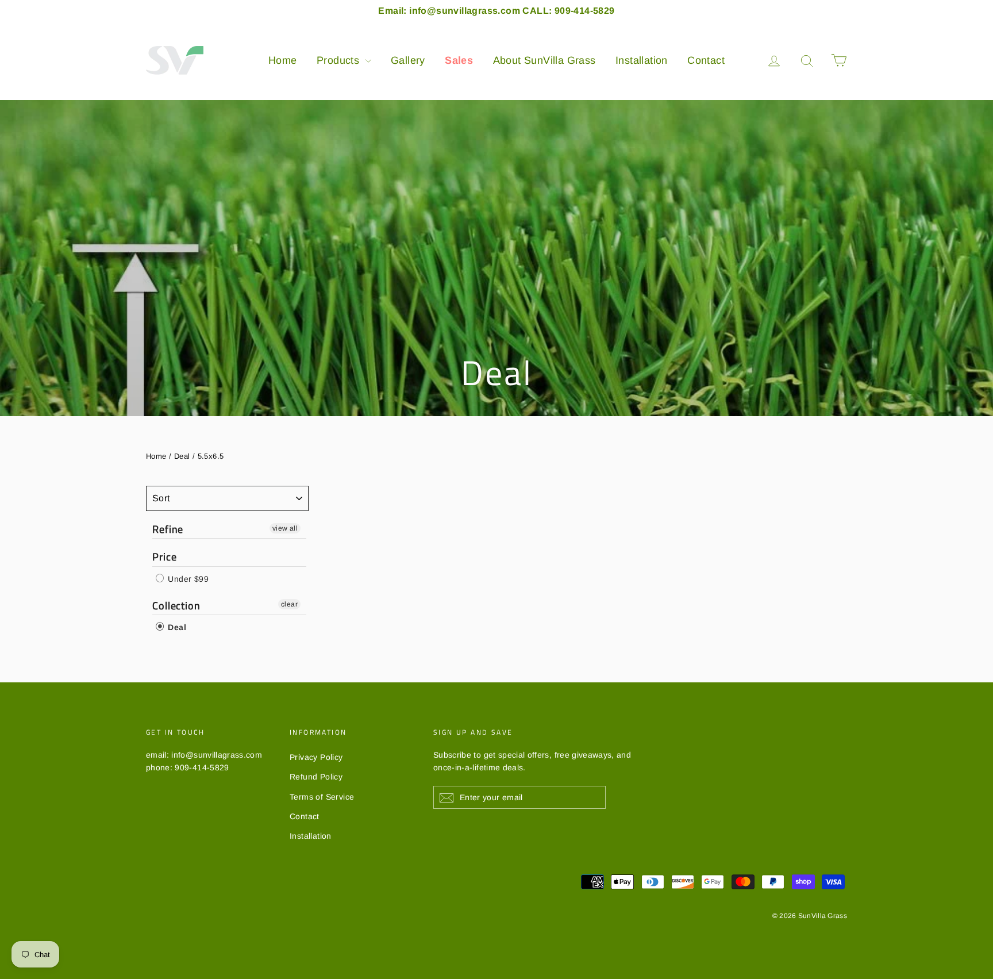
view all (285, 528)
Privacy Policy (316, 757)
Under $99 (187, 578)
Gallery (408, 60)
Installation (641, 60)
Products (340, 60)
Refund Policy (316, 776)
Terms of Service (322, 796)
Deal (182, 456)
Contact (706, 60)
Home (282, 60)
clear (289, 604)
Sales (459, 60)
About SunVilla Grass (544, 60)
